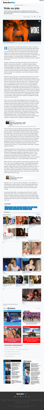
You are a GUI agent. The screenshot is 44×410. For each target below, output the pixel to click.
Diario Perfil (4, 400)
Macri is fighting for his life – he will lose (12, 351)
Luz (24, 402)
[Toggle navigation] (2, 2)
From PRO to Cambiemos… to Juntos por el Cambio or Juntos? (17, 349)
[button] (39, 21)
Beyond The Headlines (8, 207)
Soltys (15, 207)
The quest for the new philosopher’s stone (13, 347)
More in (5, 308)
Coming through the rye (9, 356)
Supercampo (39, 400)
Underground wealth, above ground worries (16, 178)
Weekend (17, 402)
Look (21, 402)
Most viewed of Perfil (31, 361)
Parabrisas (34, 400)
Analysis (35, 207)
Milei (32, 207)
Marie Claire (14, 400)
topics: (6, 205)
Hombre (28, 400)
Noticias (19, 400)
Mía (27, 402)
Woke (29, 207)
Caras (9, 400)
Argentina (24, 207)
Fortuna (24, 400)
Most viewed (7, 360)
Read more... (13, 121)
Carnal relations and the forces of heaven (12, 353)
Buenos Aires (19, 207)
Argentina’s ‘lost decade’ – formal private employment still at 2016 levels (18, 124)
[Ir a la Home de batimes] (22, 393)
